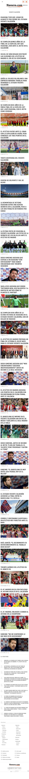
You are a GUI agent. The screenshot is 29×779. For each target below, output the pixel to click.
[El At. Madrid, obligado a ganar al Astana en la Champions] (14, 625)
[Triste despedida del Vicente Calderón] (14, 169)
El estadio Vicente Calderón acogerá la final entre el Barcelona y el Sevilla (12, 496)
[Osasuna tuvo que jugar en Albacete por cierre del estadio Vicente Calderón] (14, 31)
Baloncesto (18, 728)
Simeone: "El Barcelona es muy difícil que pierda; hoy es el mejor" (13, 472)
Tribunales (4, 730)
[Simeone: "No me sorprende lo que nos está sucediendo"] (14, 645)
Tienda (17, 757)
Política (3, 727)
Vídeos (17, 744)
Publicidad (4, 755)
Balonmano (18, 732)
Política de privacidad (6, 759)
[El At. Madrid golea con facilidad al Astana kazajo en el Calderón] (14, 601)
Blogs (3, 741)
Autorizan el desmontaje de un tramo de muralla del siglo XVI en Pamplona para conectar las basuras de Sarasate (14, 667)
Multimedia (18, 741)
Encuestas (4, 742)
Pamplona (4, 734)
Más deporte (18, 735)
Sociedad (4, 732)
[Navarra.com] (14, 5)
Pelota (17, 730)
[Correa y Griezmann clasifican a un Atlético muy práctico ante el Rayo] (14, 532)
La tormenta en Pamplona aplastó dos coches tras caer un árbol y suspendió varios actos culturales (16, 686)
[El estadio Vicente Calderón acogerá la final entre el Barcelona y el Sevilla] (14, 507)
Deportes (17, 725)
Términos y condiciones (21, 753)
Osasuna (3, 744)
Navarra (3, 725)
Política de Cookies (6, 757)
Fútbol (17, 727)
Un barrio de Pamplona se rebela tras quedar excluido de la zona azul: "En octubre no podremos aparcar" (15, 673)
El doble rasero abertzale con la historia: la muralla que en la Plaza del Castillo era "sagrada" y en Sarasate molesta (16, 692)
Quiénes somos (5, 751)
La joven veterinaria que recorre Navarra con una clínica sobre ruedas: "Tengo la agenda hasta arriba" (16, 709)
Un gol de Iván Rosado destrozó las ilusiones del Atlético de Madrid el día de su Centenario (14, 56)
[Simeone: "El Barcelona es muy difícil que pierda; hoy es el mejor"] (14, 483)
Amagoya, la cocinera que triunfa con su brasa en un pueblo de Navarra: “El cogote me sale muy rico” (16, 662)
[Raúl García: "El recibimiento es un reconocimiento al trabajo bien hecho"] (14, 556)
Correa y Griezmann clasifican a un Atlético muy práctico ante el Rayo (14, 520)
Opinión (3, 736)
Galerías (17, 743)
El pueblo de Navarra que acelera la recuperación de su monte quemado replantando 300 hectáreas (13, 697)
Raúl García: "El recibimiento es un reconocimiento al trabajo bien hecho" (14, 545)
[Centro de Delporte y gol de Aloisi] (14, 192)
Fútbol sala (18, 733)
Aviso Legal (18, 751)
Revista (17, 739)
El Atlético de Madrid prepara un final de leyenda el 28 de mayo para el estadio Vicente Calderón (14, 341)
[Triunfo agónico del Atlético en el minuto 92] (14, 578)
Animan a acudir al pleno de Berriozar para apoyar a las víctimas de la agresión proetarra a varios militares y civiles (15, 715)
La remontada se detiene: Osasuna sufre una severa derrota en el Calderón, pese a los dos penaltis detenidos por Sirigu (14, 207)
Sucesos (4, 728)
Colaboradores (5, 739)
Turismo (18, 755)
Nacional (17, 737)
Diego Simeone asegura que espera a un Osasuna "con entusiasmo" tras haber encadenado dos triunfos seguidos (12, 262)
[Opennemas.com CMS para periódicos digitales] (14, 769)
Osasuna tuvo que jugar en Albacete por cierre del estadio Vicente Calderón (14, 19)
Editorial (3, 737)
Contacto (4, 753)
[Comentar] (7, 50)
